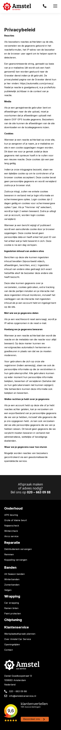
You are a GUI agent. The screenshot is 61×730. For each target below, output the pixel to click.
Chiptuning (13, 620)
